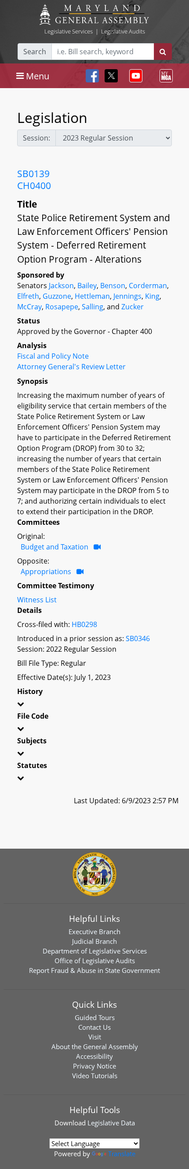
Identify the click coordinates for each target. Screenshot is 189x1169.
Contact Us (94, 1027)
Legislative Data (111, 1122)
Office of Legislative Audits (95, 960)
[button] (94, 705)
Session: (36, 138)
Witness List (37, 600)
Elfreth (28, 296)
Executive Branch (94, 931)
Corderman (148, 285)
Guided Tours (95, 1017)
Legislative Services (68, 31)
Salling (92, 307)
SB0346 (138, 638)
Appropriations (46, 571)
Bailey (87, 285)
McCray (29, 307)
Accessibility (94, 1056)
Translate (121, 1153)
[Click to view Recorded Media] (97, 547)
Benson (112, 285)
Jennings (127, 296)
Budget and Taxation (54, 547)
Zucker (132, 307)
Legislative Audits (123, 31)
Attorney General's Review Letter (71, 366)
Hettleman (92, 296)
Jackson (61, 285)
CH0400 (34, 185)
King (152, 296)
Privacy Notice (94, 1065)
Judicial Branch (94, 941)
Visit (94, 1036)
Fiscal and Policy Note (53, 356)
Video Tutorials (94, 1075)
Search (34, 51)
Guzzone (57, 296)
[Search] (163, 51)
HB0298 (84, 624)
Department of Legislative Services (95, 950)
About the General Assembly (94, 1046)
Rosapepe (61, 307)
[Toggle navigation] (134, 76)
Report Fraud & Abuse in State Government (94, 970)
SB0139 (33, 173)
